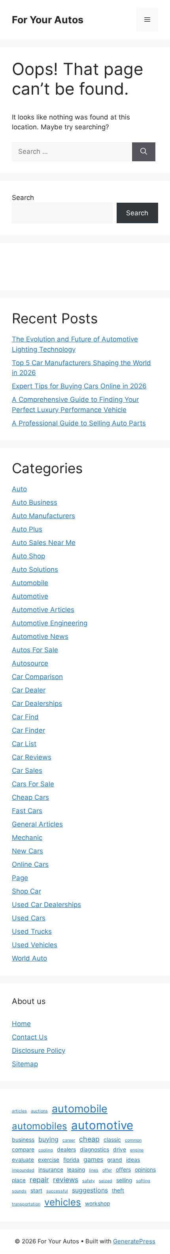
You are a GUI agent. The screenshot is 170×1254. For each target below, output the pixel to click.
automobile (80, 1108)
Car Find (25, 717)
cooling (45, 1150)
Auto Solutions (35, 569)
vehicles (62, 1202)
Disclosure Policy (38, 1050)
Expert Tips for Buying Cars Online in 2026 (79, 386)
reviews (65, 1180)
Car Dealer (28, 690)
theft (118, 1190)
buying (48, 1139)
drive (119, 1149)
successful (57, 1191)
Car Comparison (37, 677)
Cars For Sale (33, 784)
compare (23, 1149)
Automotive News (40, 636)
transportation (26, 1204)
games (93, 1159)
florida (71, 1160)
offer (107, 1170)
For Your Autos (47, 20)
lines (93, 1170)
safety (88, 1180)
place (19, 1180)
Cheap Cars (30, 797)
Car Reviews (31, 757)
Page (20, 878)
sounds (19, 1191)
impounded (23, 1170)
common (133, 1140)
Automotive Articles (43, 610)
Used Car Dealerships (46, 905)
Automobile (30, 583)
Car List (24, 744)
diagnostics (94, 1149)
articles (19, 1111)
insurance (50, 1169)
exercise (48, 1160)
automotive (102, 1125)
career (68, 1140)
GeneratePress (134, 1241)
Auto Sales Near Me (44, 543)
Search (23, 198)
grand (114, 1160)
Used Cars (28, 918)
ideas (133, 1160)
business (23, 1139)
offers (123, 1169)
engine (137, 1150)
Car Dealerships (37, 703)
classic (112, 1139)
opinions (145, 1169)
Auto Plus (27, 529)
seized (105, 1180)
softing (143, 1180)
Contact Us (29, 1037)
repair (39, 1180)
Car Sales (27, 770)
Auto (19, 489)
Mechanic (27, 838)
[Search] (143, 151)
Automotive (30, 596)
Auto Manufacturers (43, 516)
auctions (39, 1111)
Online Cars (30, 864)
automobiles (39, 1126)
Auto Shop (28, 556)
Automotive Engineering (49, 623)
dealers (66, 1149)
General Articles (37, 824)
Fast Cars (27, 811)
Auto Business (34, 502)
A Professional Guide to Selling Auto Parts (79, 423)
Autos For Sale (35, 650)
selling (124, 1180)
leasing (76, 1169)
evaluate (23, 1160)
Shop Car (26, 891)
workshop (97, 1203)
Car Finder (28, 730)
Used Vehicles (34, 945)
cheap (89, 1139)
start (36, 1190)
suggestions (90, 1190)
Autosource (30, 663)
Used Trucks (32, 931)
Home (21, 1024)
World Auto (29, 958)
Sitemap (25, 1064)
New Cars (27, 851)
